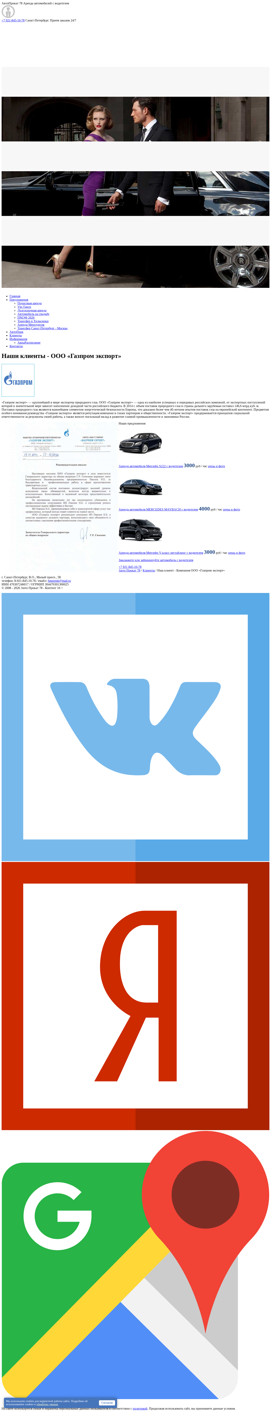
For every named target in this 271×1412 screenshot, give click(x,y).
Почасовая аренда (29, 303)
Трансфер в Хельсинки (33, 321)
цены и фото (216, 466)
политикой (140, 1408)
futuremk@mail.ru (59, 580)
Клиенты (16, 335)
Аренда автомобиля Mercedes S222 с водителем (151, 466)
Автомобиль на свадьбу (33, 314)
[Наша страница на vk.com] (135, 860)
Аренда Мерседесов (30, 324)
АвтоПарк (16, 332)
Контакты (16, 346)
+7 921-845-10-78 (13, 20)
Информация (18, 339)
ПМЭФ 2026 (26, 317)
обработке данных (47, 1404)
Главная (15, 296)
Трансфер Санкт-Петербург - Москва (42, 328)
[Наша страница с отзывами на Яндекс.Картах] (135, 1129)
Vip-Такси (24, 307)
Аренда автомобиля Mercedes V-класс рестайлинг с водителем (161, 552)
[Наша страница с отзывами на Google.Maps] (135, 1398)
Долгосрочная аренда (31, 310)
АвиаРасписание (28, 342)
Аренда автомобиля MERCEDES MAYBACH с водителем (158, 509)
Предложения (19, 299)
